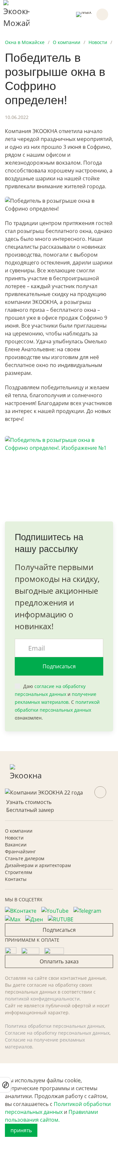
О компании (18, 831)
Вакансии (16, 844)
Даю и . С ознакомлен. (57, 702)
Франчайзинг (20, 851)
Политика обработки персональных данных (54, 1026)
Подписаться (59, 666)
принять (21, 1130)
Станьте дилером (24, 858)
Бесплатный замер (30, 810)
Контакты (16, 879)
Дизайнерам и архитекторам (38, 865)
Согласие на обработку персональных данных (57, 1033)
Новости (14, 838)
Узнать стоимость (28, 802)
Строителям (18, 872)
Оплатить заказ (59, 961)
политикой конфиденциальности (42, 999)
